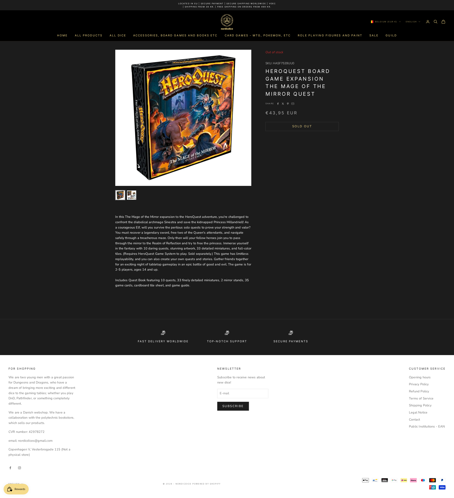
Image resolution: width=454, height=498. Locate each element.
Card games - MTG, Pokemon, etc (258, 35)
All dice (118, 35)
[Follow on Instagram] (19, 468)
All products (89, 35)
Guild (391, 35)
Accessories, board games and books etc (175, 35)
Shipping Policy (420, 405)
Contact (414, 419)
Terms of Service (421, 398)
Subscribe (233, 406)
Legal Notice (418, 412)
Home (62, 35)
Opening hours (420, 377)
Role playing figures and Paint (330, 35)
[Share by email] (292, 103)
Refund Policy (419, 391)
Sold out (302, 126)
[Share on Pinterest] (287, 103)
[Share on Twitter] (282, 103)
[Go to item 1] (120, 195)
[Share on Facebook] (277, 103)
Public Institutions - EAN (427, 426)
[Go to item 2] (132, 195)
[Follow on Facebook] (10, 468)
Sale (373, 35)
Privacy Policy (419, 384)
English (411, 21)
